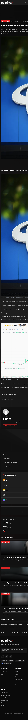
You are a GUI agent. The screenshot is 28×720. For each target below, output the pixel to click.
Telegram (18, 660)
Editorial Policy (4, 692)
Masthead (17, 676)
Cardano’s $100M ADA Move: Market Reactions (13, 630)
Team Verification (19, 679)
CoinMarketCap (7, 663)
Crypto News (9, 17)
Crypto (19, 512)
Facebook (4, 660)
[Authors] (10, 656)
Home (2, 17)
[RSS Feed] (2, 656)
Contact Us (17, 682)
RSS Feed (3, 705)
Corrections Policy (5, 695)
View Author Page (10, 425)
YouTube (11, 660)
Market (2, 674)
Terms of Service (5, 700)
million (13, 512)
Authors (16, 674)
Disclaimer (3, 702)
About (16, 671)
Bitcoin (6, 512)
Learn (2, 676)
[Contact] (6, 656)
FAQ (16, 684)
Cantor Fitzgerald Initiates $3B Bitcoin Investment (13, 627)
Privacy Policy (4, 697)
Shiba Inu (5, 531)
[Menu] (25, 2)
